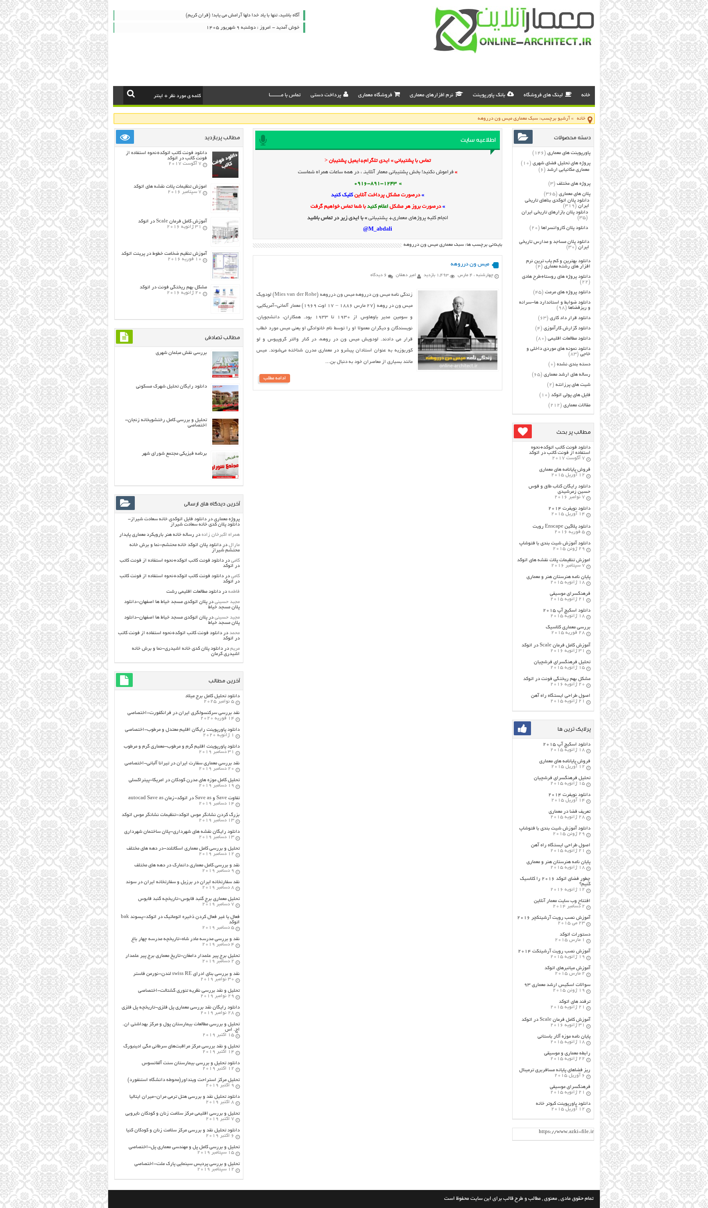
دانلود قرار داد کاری (570, 318)
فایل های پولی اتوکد (570, 395)
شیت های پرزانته (573, 385)
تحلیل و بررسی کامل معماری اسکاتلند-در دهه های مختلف (183, 848)
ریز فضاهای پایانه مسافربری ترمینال (554, 1070)
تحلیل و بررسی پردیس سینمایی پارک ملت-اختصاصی (187, 1164)
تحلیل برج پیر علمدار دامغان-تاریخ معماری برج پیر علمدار (182, 956)
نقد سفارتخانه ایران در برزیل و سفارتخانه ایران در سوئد (183, 882)
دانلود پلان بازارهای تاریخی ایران (555, 212)
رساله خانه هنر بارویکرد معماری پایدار (156, 534)
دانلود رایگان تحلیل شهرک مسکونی (171, 386)
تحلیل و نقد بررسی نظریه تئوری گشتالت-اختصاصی (189, 990)
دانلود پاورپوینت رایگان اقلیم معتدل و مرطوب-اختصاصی (182, 729)
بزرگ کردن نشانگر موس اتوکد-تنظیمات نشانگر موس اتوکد (181, 815)
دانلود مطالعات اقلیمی (569, 338)
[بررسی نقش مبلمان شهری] (225, 376)
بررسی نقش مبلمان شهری (181, 353)
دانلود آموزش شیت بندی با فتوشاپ (554, 543)
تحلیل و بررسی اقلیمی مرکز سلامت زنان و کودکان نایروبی (182, 1113)
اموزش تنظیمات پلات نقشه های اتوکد (553, 560)
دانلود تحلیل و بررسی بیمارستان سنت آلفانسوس (191, 1063)
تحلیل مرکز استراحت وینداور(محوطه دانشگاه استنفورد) (183, 1080)
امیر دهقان (406, 275)
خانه (585, 95)
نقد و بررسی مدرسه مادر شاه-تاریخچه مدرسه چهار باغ (186, 939)
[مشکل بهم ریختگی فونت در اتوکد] (225, 311)
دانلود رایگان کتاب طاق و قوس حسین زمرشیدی (559, 489)
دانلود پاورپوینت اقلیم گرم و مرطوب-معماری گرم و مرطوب (182, 746)
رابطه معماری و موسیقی (567, 1053)
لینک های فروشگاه (543, 95)
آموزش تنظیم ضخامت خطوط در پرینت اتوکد (164, 253)
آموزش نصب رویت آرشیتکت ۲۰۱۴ (554, 951)
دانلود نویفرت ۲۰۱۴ (569, 508)
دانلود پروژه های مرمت (567, 292)
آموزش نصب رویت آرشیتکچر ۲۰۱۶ (553, 917)
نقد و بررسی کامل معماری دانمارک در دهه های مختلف (187, 865)
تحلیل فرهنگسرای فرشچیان (562, 662)
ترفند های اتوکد (574, 1001)
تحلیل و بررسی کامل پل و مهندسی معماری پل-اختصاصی (184, 1147)
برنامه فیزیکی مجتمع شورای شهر (174, 453)
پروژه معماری (227, 519)
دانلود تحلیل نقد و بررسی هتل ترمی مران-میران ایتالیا (184, 1096)
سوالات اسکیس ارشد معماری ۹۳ (557, 985)
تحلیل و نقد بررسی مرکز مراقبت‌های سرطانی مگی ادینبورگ (181, 1046)
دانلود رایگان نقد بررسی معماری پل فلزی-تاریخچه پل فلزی (181, 1007)
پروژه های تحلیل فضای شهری (561, 163)
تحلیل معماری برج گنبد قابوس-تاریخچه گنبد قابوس (189, 899)
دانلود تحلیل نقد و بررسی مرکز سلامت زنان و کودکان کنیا (183, 1130)
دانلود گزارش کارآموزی (567, 328)
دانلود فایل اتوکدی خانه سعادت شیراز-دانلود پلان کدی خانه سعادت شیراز (184, 522)
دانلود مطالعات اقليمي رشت (193, 591)
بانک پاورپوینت (489, 95)
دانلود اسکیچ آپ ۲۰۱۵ (566, 610)
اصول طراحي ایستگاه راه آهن (560, 695)
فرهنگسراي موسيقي (570, 593)
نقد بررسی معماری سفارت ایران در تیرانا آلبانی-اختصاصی (182, 763)
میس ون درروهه (470, 264)
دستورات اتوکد (575, 934)
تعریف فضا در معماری (569, 811)
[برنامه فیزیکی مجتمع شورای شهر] (225, 477)
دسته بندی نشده (573, 364)
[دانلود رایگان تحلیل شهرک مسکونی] (225, 410)
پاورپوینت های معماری (568, 153)
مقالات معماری (576, 405)
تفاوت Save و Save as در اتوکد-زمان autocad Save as (184, 798)
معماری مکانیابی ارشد (568, 169)
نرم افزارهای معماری (431, 95)
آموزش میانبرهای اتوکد (567, 968)
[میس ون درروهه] (457, 369)
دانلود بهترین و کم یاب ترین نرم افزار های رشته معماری (558, 263)
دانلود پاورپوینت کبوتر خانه (563, 1103)
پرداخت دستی (326, 95)
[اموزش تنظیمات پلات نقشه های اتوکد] (225, 210)
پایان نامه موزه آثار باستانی (564, 1036)
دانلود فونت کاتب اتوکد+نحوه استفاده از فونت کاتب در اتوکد (559, 450)
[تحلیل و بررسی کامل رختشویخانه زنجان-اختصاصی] (225, 443)
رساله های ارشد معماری (567, 374)
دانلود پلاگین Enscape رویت (561, 526)
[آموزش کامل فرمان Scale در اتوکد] (225, 244)
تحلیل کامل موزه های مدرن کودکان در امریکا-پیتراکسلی (184, 780)
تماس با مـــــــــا (285, 95)
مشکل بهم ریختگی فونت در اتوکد (556, 679)
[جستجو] (131, 93)
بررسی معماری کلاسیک (568, 627)
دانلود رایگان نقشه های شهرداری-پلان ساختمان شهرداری (182, 831)
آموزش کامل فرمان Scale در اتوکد (556, 645)
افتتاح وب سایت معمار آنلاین (562, 901)
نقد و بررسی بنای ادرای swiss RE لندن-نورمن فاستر (186, 974)
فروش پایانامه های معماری (564, 469)
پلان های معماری (574, 194)
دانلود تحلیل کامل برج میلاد (212, 696)
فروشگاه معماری (375, 95)
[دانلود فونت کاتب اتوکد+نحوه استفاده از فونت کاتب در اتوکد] (225, 176)
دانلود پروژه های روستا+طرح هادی (556, 276)
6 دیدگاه (378, 275)
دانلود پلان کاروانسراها (564, 228)
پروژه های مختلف (573, 183)
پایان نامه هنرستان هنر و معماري (558, 577)
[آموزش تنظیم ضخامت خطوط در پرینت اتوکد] (225, 277)
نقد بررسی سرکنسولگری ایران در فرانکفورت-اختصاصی (183, 713)
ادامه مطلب (274, 378)
